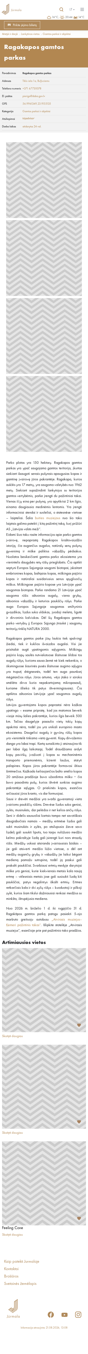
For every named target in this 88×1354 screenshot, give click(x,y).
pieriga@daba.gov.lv (34, 96)
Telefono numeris (11, 88)
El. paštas (7, 96)
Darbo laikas (9, 126)
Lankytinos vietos (30, 34)
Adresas (6, 81)
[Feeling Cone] (44, 1183)
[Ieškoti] (61, 9)
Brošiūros (11, 1276)
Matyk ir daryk (10, 34)
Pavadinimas (9, 73)
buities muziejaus (47, 518)
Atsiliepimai (8, 119)
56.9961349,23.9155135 (37, 103)
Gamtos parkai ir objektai (57, 34)
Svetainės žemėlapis (20, 1284)
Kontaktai (11, 1269)
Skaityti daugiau (12, 1036)
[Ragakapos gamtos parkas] (44, 180)
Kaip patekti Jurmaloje (21, 1262)
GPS (4, 103)
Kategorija (7, 111)
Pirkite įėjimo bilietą (25, 25)
